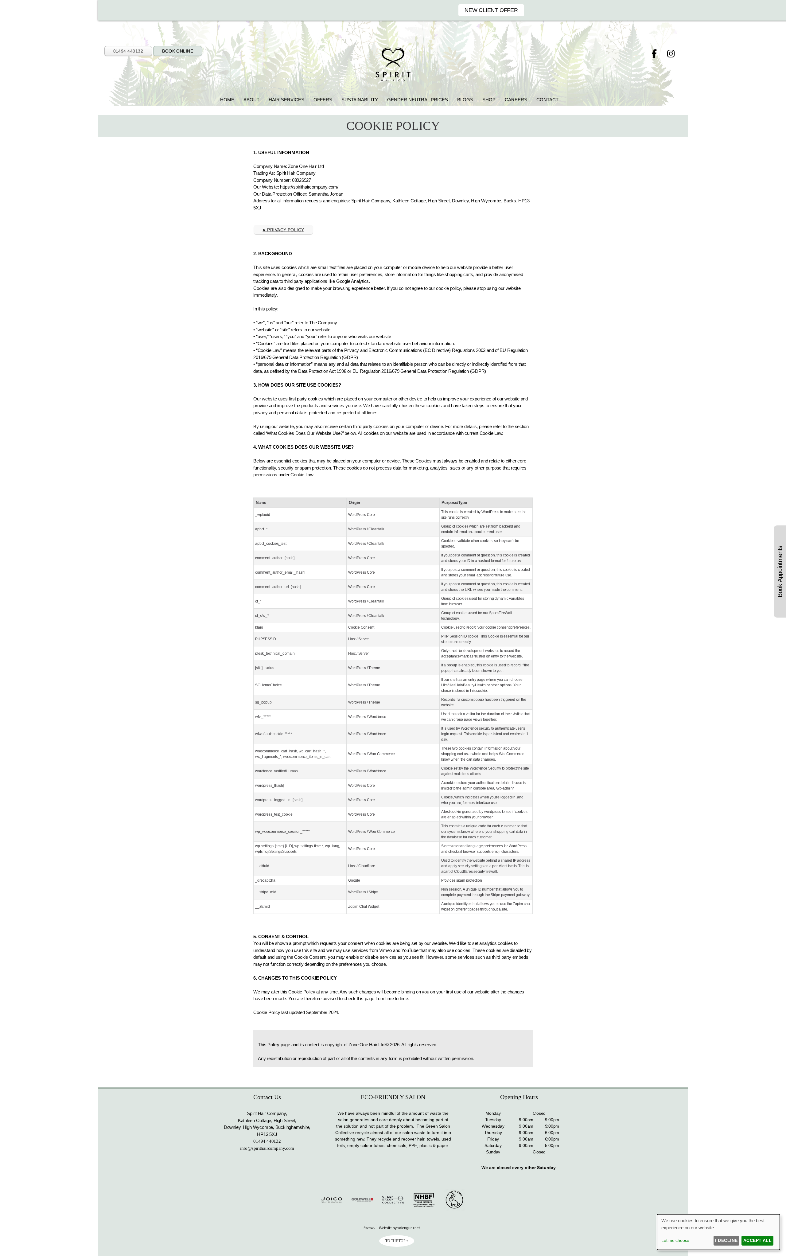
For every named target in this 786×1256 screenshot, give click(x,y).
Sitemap (369, 1228)
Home (227, 99)
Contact (547, 99)
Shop (489, 99)
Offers (322, 99)
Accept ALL (757, 1240)
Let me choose (675, 1240)
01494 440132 (128, 51)
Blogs (465, 99)
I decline (726, 1240)
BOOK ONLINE (177, 51)
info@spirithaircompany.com (267, 1148)
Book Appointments (779, 571)
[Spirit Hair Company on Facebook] (656, 54)
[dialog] (718, 1232)
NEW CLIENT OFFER (491, 10)
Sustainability (359, 99)
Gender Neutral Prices (417, 99)
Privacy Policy (283, 229)
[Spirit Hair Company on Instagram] (671, 54)
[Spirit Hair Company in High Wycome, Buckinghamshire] (393, 79)
